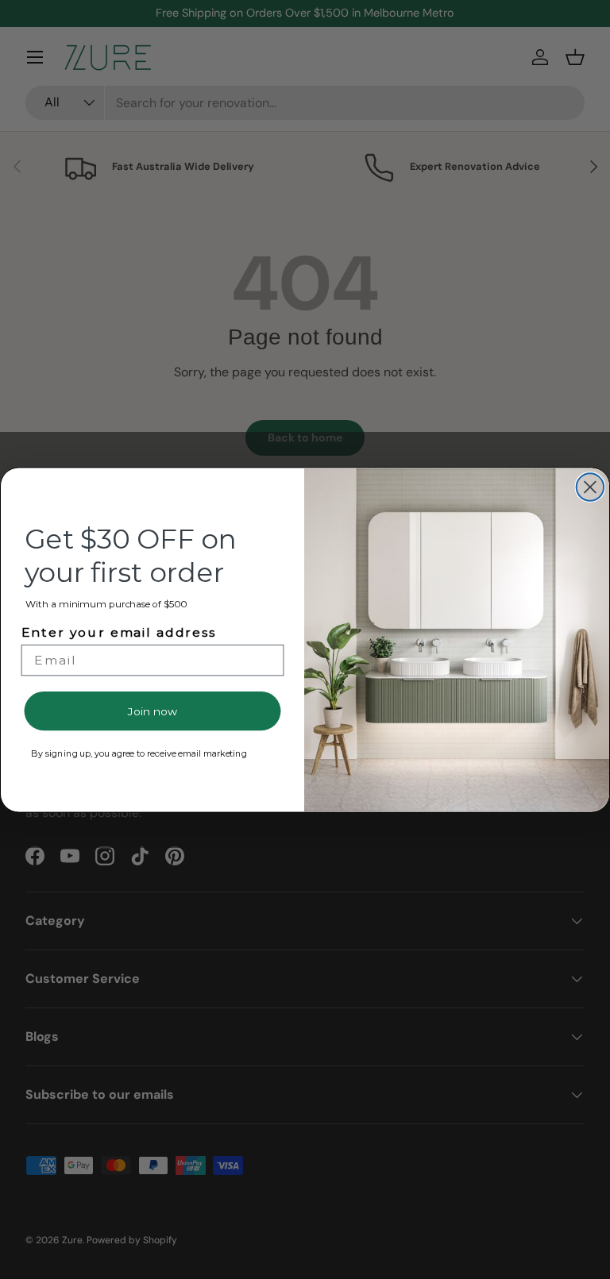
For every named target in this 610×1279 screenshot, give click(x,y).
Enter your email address (118, 631)
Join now (152, 710)
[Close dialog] (590, 486)
